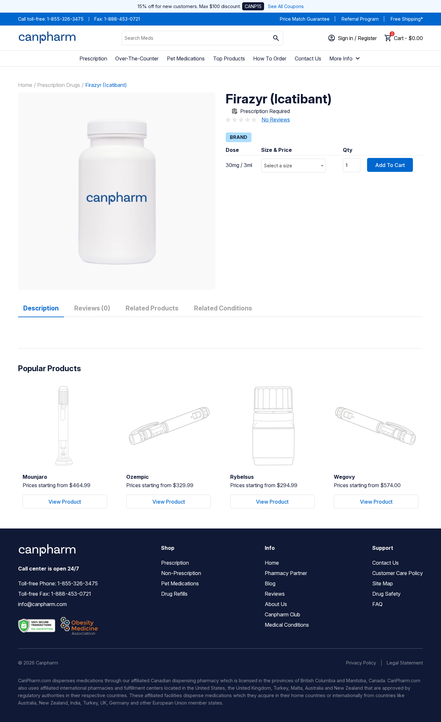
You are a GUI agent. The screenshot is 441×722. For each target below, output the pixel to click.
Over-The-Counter (137, 58)
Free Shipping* (407, 19)
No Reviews (276, 119)
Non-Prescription (181, 573)
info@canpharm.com (42, 604)
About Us (276, 604)
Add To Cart (390, 165)
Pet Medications (186, 58)
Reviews (275, 594)
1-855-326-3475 (65, 19)
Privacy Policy (361, 662)
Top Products (229, 58)
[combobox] (293, 166)
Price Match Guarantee (305, 19)
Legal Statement (405, 662)
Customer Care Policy (397, 573)
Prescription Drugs (58, 85)
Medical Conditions (287, 625)
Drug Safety (386, 594)
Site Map (382, 583)
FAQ (377, 604)
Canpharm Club (282, 614)
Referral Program (360, 19)
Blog (270, 583)
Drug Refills (174, 594)
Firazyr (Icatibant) (106, 85)
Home (25, 85)
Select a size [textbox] (278, 165)
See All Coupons (286, 6)
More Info (341, 58)
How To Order (269, 58)
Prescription (93, 58)
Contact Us (308, 58)
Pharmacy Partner (286, 573)
